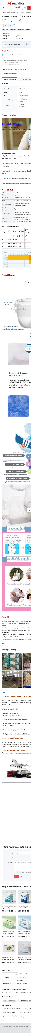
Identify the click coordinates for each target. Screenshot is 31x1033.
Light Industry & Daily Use (12, 12)
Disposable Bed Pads (25, 1000)
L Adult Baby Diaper (24, 1012)
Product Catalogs (26, 974)
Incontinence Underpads (9, 1000)
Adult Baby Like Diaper (9, 1012)
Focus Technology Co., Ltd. (22, 1026)
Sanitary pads (5, 980)
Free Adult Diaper (7, 1017)
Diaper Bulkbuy (20, 1017)
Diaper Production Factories (19, 1008)
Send (16, 877)
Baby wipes (20, 980)
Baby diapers (5, 977)
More (3, 1020)
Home (3, 12)
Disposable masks (6, 983)
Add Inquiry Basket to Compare (12, 73)
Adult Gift (5, 1008)
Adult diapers (20, 977)
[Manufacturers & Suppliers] (15, 3)
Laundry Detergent (22, 983)
